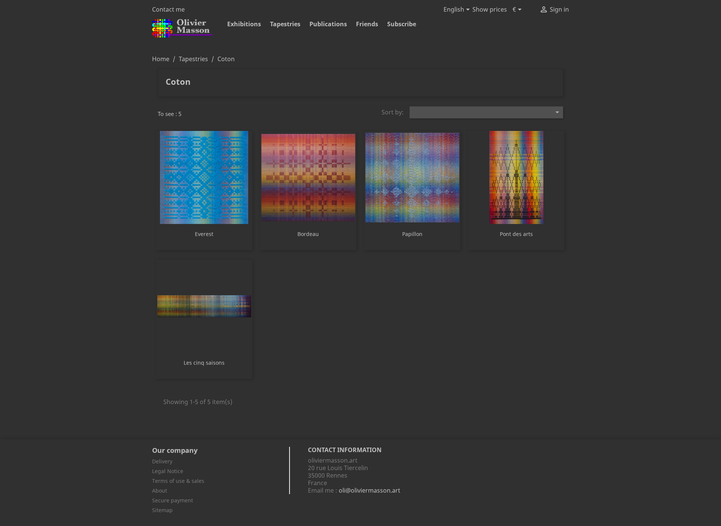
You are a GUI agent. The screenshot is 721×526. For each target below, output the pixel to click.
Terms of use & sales (178, 480)
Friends (367, 24)
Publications (328, 24)
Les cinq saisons (204, 362)
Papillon (412, 233)
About (159, 490)
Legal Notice (167, 471)
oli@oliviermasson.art (369, 490)
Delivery (162, 461)
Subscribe (401, 24)
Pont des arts (516, 233)
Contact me (168, 9)
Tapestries (285, 24)
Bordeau (308, 233)
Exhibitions (244, 24)
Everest (204, 233)
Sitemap (162, 510)
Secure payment (172, 500)
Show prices (489, 9)
